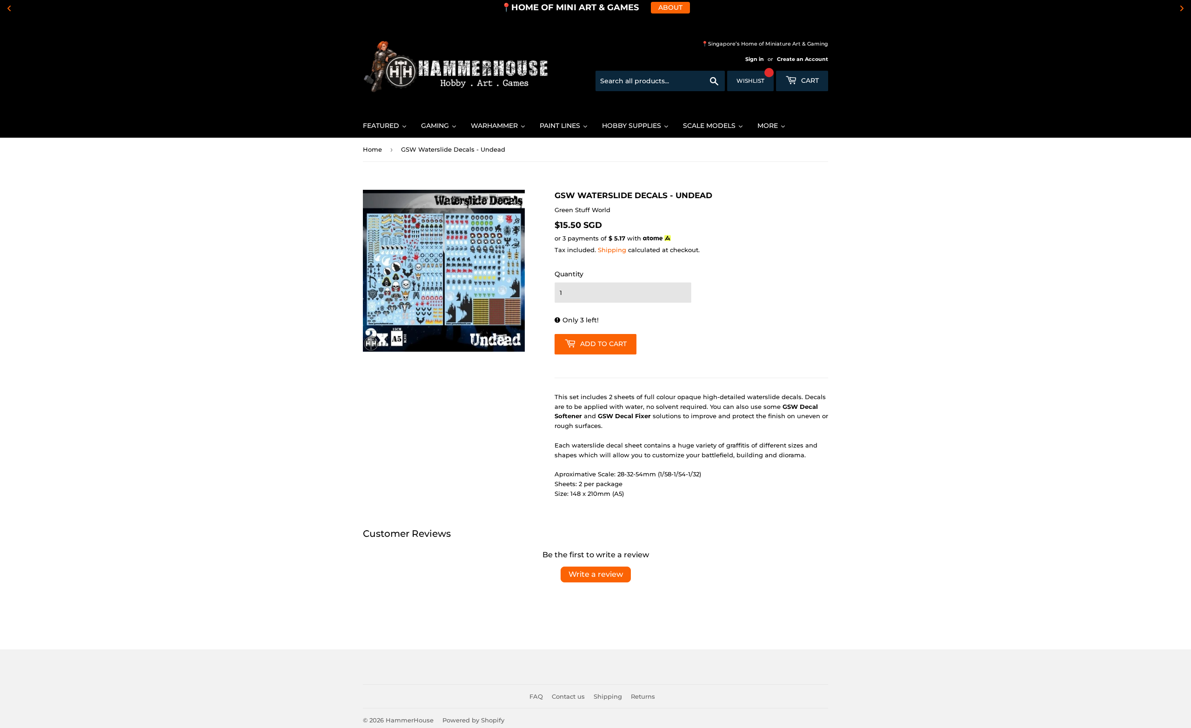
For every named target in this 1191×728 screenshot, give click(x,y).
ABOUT (670, 7)
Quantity (569, 274)
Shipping (612, 250)
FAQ (536, 696)
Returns (643, 696)
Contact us (568, 696)
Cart (809, 80)
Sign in (754, 59)
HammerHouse (410, 720)
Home (372, 149)
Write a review (596, 574)
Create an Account (802, 59)
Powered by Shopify (473, 720)
